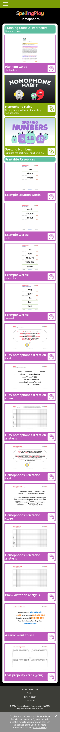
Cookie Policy (40, 727)
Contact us (30, 700)
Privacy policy (30, 697)
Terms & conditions (30, 689)
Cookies (30, 693)
